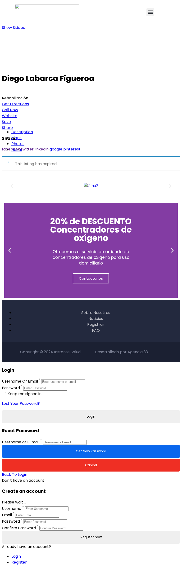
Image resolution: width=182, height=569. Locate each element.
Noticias (95, 318)
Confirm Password (19, 528)
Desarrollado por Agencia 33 (121, 352)
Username (11, 508)
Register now (91, 537)
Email (7, 515)
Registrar (95, 324)
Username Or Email (20, 381)
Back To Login (14, 474)
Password (11, 388)
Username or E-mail (20, 442)
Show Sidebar (14, 27)
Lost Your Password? (21, 403)
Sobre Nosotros (95, 312)
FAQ (96, 330)
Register (19, 562)
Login (16, 556)
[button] (150, 12)
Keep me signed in (24, 394)
